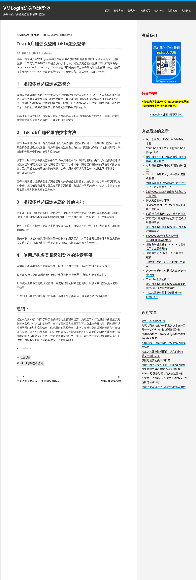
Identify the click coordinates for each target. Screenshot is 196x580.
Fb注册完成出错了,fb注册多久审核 (166, 213)
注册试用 (145, 10)
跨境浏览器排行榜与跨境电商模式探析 (164, 386)
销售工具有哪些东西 (153, 320)
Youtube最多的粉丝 (157, 279)
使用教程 (172, 10)
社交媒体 (35, 34)
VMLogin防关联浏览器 (27, 8)
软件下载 (159, 10)
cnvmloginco (46, 53)
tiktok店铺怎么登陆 (31, 363)
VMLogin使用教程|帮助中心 (166, 114)
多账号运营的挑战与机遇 (156, 360)
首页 (107, 10)
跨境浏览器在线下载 (157, 200)
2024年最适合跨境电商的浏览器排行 (163, 373)
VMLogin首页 (23, 34)
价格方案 (118, 10)
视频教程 (186, 10)
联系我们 (132, 10)
